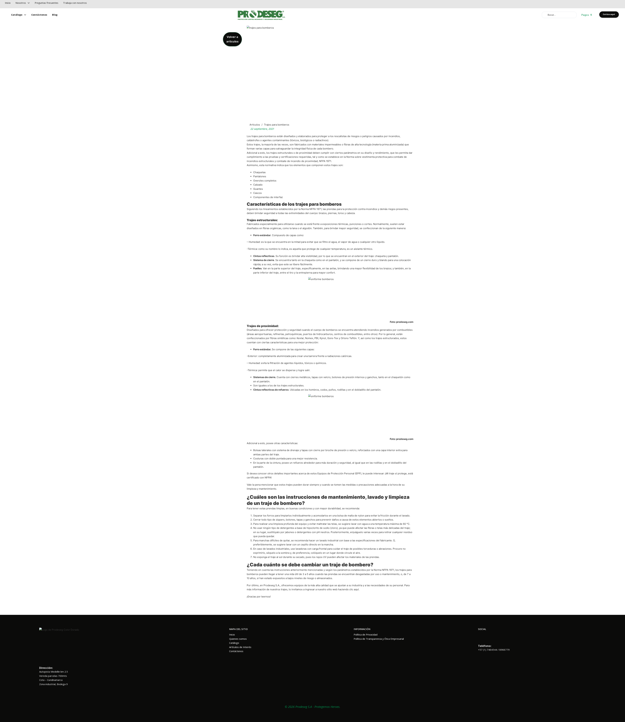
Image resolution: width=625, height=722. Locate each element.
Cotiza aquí (609, 14)
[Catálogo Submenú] (25, 15)
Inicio (8, 2)
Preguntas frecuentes (46, 2)
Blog (54, 14)
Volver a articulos (232, 39)
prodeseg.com (404, 321)
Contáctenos (39, 14)
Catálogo (16, 14)
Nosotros (20, 2)
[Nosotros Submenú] (29, 3)
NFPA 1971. (325, 161)
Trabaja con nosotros (75, 2)
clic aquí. (354, 589)
